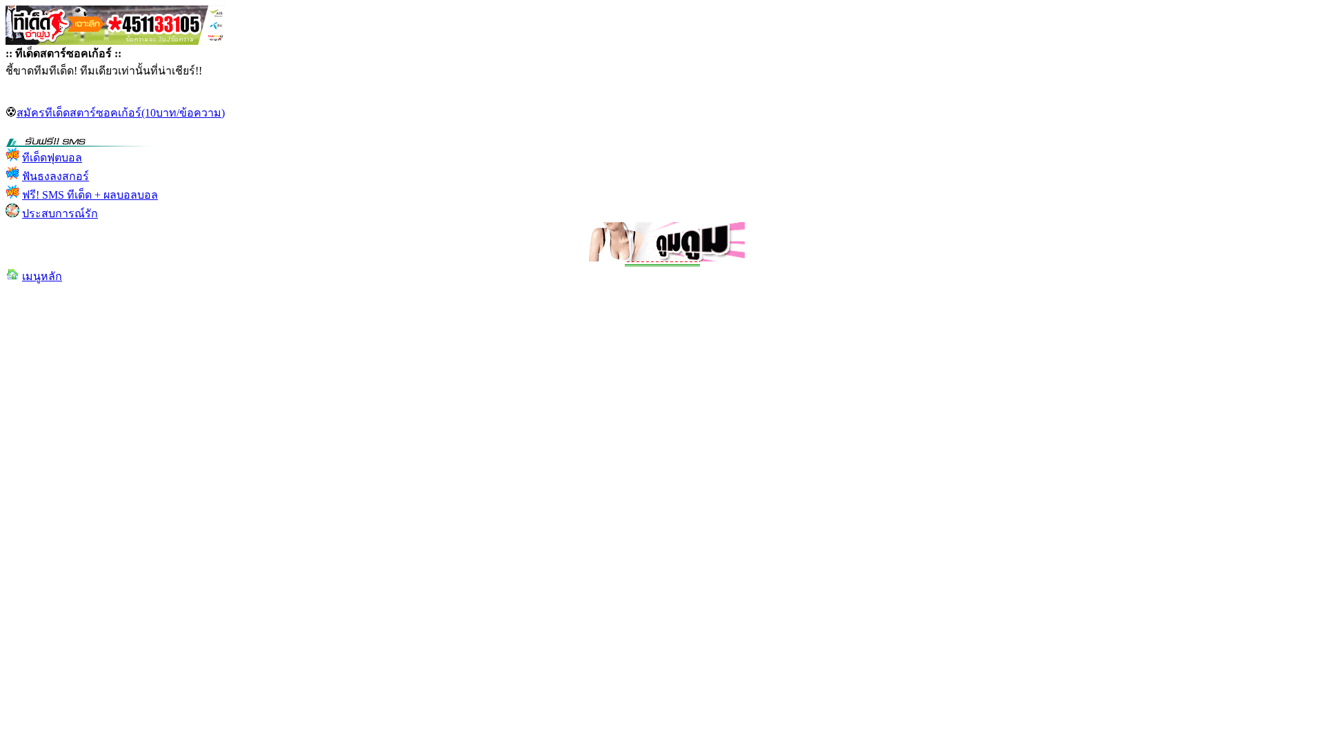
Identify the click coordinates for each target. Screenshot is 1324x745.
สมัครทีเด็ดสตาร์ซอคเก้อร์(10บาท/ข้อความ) (121, 113)
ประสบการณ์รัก (60, 213)
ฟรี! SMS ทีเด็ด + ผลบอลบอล (90, 195)
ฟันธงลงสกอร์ (55, 176)
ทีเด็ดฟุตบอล (52, 157)
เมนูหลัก (42, 276)
